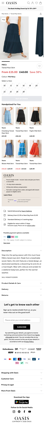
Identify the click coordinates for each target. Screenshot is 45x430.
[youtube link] (29, 411)
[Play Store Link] (22, 402)
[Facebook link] (24, 411)
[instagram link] (14, 411)
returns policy (31, 225)
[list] (21, 39)
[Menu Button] (3, 3)
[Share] (41, 14)
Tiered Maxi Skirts (16, 14)
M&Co (4, 65)
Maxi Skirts (5, 14)
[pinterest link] (19, 411)
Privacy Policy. (29, 342)
